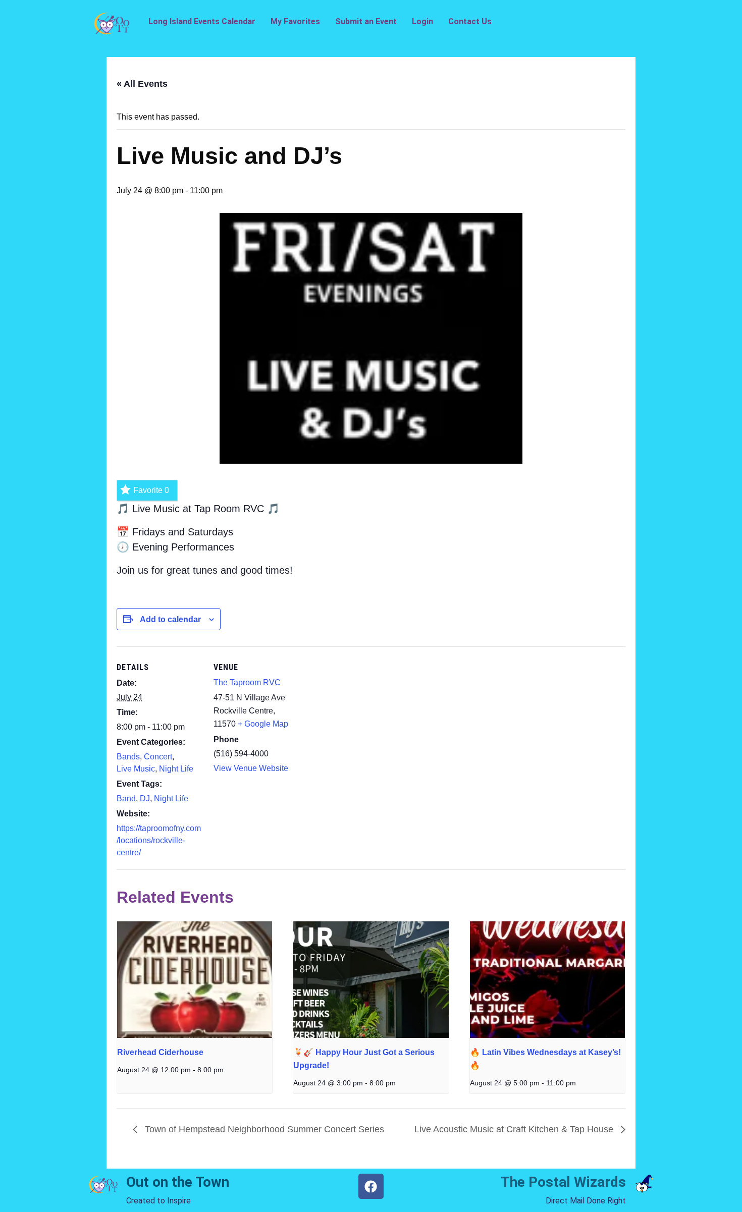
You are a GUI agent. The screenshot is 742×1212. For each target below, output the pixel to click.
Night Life (176, 768)
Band (126, 798)
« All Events (142, 84)
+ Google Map (263, 724)
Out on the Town (177, 1182)
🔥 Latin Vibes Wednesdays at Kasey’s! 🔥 (545, 1059)
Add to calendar (170, 619)
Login (422, 21)
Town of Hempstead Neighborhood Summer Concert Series (263, 1129)
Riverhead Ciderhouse (160, 1052)
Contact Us (470, 21)
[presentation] (194, 979)
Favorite (151, 490)
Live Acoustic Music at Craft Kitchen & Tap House (515, 1129)
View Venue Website (251, 768)
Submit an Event (366, 21)
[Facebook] (371, 1186)
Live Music (136, 768)
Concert (158, 756)
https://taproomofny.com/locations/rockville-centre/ (159, 840)
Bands (128, 756)
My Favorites (295, 21)
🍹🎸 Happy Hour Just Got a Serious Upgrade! (364, 1059)
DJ (145, 798)
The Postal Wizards (563, 1182)
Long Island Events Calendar (201, 21)
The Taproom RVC (247, 682)
